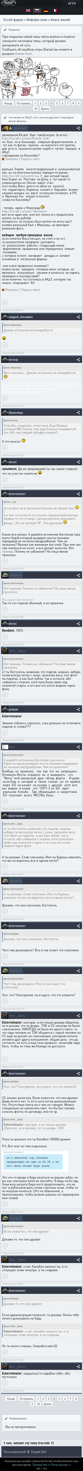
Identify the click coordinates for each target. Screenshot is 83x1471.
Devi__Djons (17, 651)
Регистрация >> (61, 1464)
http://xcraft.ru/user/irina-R (22, 176)
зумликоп (20, 128)
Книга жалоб (60, 19)
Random (15, 575)
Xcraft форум (13, 19)
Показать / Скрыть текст (22, 159)
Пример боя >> (41, 1464)
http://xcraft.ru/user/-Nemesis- (25, 211)
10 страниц (23, 103)
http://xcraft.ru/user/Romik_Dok (25, 138)
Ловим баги (23, 53)
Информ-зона (37, 19)
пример (7, 551)
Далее (45, 108)
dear (12, 747)
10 (35, 108)
